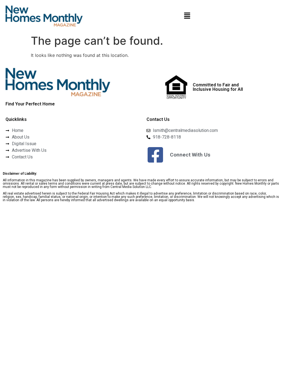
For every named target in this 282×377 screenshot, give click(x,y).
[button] (186, 16)
